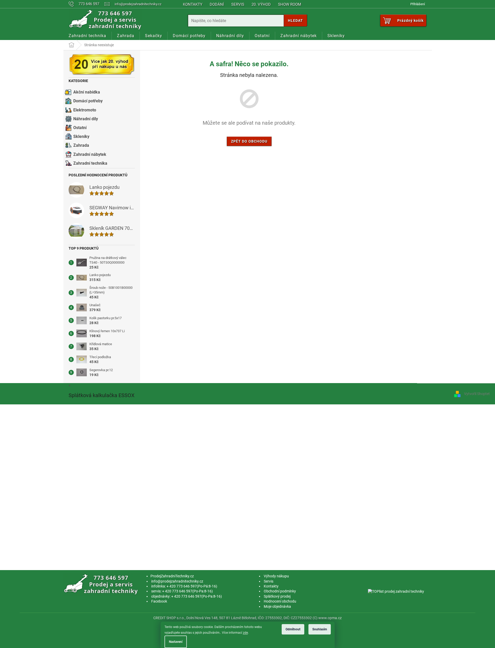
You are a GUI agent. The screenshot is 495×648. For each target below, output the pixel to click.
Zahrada (81, 145)
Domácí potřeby (88, 100)
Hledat (295, 20)
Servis (237, 4)
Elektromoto (84, 110)
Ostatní (80, 127)
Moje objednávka (277, 606)
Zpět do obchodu (249, 141)
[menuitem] (87, 36)
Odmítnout (293, 629)
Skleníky (81, 136)
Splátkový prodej (277, 596)
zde (245, 632)
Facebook (159, 601)
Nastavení (175, 642)
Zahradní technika (90, 163)
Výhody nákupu (276, 576)
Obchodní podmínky (280, 591)
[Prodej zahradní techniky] (101, 584)
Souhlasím (319, 629)
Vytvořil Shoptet (477, 394)
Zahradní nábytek (89, 154)
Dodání (217, 4)
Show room (289, 4)
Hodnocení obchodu (280, 601)
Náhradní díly (85, 118)
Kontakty (192, 4)
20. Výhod (261, 4)
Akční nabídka (86, 92)
